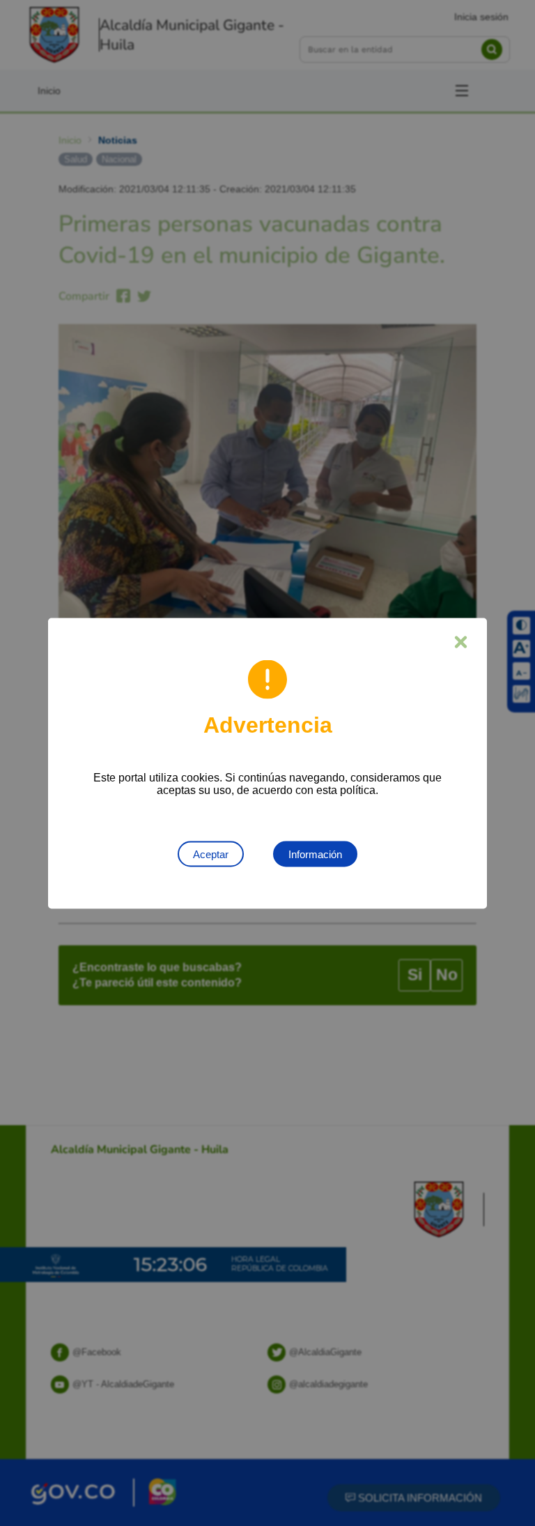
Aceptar (210, 854)
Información (315, 854)
